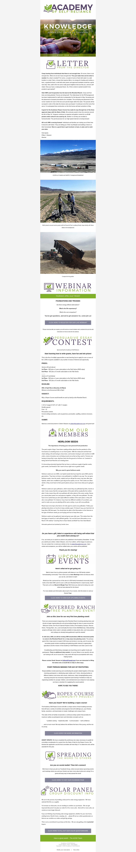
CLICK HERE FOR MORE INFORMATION (68, 733)
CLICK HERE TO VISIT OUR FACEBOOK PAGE (68, 780)
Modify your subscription (63, 850)
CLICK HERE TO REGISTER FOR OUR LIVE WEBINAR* (68, 322)
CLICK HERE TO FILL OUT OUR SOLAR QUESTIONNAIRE (68, 831)
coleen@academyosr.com (77, 423)
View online (76, 850)
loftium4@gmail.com (68, 660)
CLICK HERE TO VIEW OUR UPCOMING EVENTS (68, 598)
